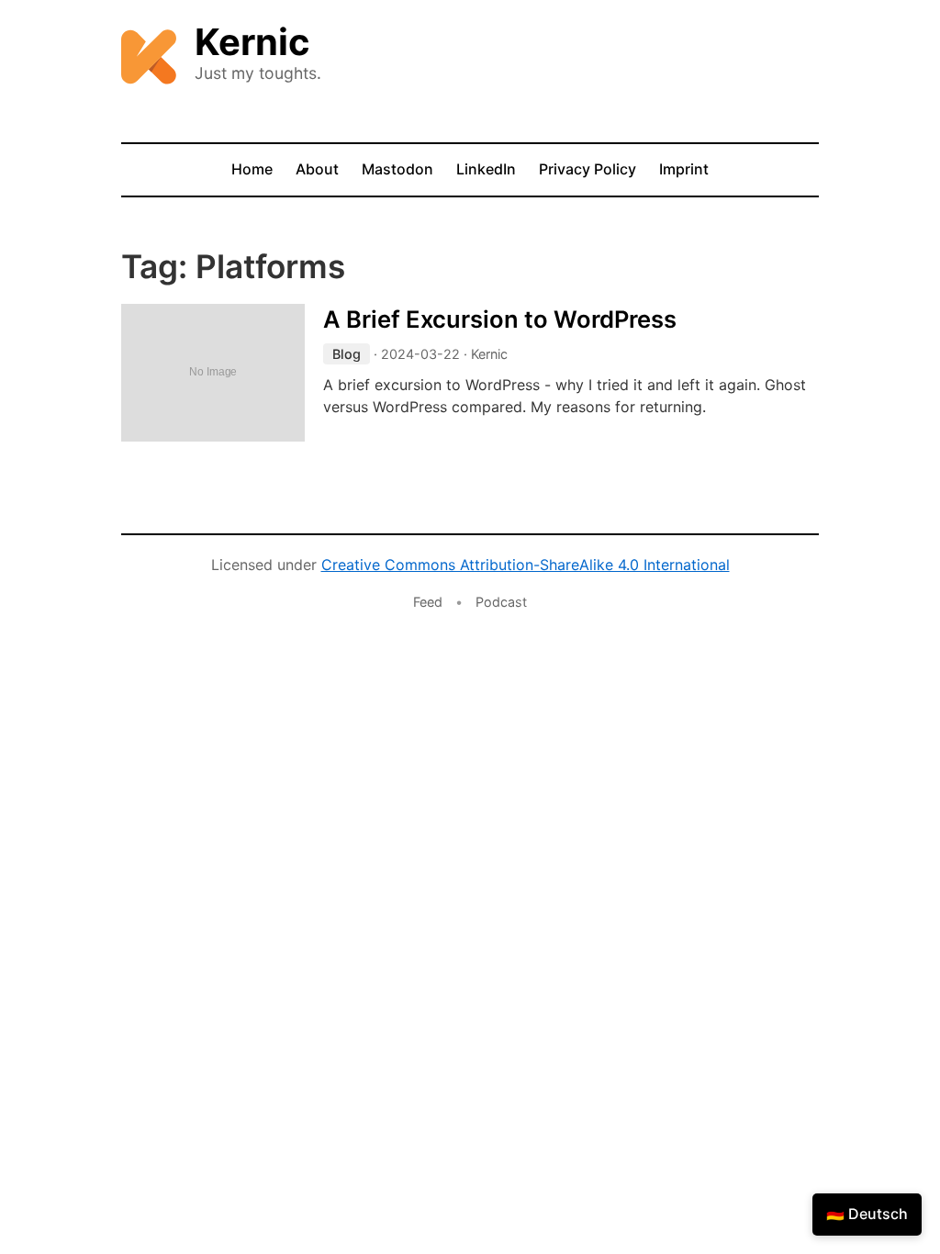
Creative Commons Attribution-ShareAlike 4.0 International (525, 564)
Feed (427, 602)
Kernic (252, 41)
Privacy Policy (587, 169)
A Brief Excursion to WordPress (500, 319)
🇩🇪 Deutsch (867, 1213)
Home (252, 169)
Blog (346, 354)
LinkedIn (486, 169)
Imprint (684, 169)
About (317, 169)
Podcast (501, 602)
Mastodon (397, 169)
